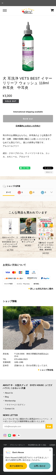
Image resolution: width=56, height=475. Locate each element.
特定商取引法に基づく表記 (37, 445)
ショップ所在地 (46, 370)
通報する (49, 172)
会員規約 (52, 445)
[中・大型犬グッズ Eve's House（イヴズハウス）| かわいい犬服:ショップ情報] (28, 328)
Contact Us (9, 408)
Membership (10, 401)
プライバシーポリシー (17, 445)
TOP (5, 445)
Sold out (28, 118)
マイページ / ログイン (16, 405)
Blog (7, 397)
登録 (49, 426)
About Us (9, 393)
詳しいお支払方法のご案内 (41, 289)
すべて (8, 192)
